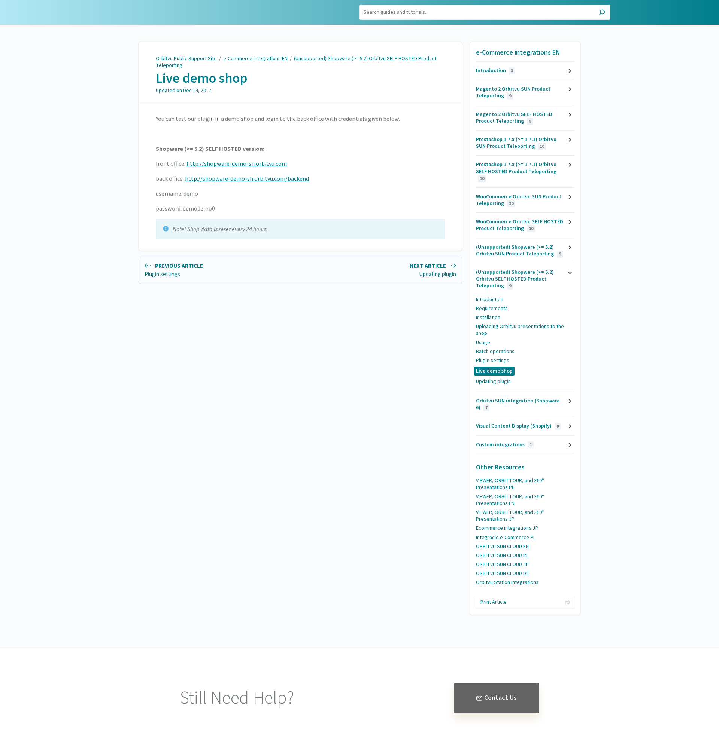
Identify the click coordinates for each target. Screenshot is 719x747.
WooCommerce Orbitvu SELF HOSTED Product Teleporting (519, 225)
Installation (488, 317)
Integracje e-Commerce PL (506, 537)
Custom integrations (504, 444)
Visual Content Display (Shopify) (517, 426)
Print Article (493, 602)
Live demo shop (202, 78)
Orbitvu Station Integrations (507, 582)
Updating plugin (493, 381)
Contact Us (500, 697)
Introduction (494, 70)
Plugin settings (492, 360)
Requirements (492, 308)
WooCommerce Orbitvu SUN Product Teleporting (518, 200)
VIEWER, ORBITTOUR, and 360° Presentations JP (510, 516)
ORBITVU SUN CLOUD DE (502, 573)
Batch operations (495, 351)
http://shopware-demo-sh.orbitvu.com (236, 164)
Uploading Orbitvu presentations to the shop (520, 330)
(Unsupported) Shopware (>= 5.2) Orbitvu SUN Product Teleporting (518, 251)
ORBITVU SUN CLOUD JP (502, 564)
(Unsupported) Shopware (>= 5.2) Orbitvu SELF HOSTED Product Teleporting (296, 62)
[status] (300, 229)
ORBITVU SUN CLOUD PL (502, 555)
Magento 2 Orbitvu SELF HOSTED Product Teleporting (514, 118)
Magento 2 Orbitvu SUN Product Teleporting (513, 92)
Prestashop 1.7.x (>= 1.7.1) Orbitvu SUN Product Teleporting (516, 143)
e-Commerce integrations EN (255, 58)
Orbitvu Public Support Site (186, 58)
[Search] (602, 13)
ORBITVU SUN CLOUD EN (502, 546)
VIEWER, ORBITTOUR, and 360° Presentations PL (510, 484)
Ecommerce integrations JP (507, 528)
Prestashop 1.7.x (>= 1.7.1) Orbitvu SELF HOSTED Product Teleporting (516, 171)
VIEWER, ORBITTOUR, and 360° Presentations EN (510, 500)
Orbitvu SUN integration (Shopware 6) (518, 404)
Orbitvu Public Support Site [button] (139, 8)
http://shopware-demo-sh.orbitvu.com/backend (247, 179)
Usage (483, 342)
